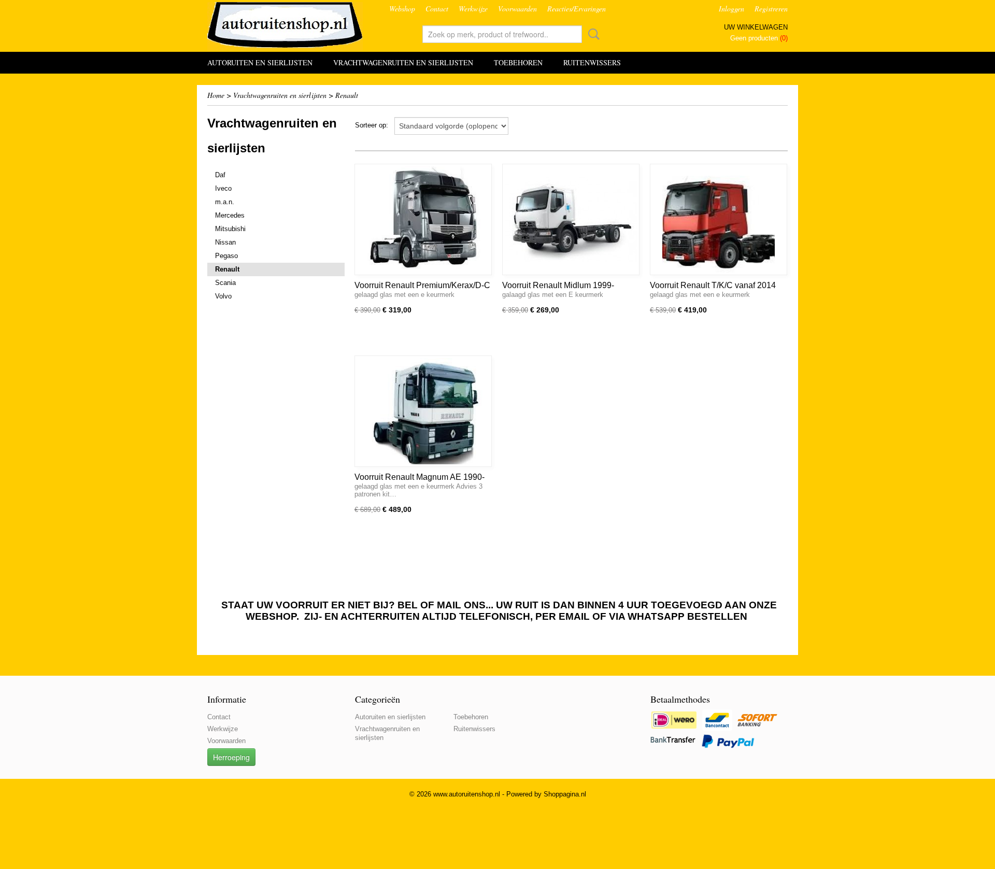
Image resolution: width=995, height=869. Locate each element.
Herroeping (231, 757)
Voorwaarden (517, 8)
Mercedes (230, 215)
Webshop (402, 8)
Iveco (223, 188)
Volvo (223, 296)
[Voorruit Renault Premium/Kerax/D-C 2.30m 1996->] (423, 219)
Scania (225, 283)
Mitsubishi (230, 229)
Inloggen (731, 8)
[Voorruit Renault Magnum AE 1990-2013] (423, 411)
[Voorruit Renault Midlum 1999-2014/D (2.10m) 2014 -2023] (571, 219)
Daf (220, 175)
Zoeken (592, 34)
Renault (346, 95)
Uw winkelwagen (756, 27)
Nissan (225, 242)
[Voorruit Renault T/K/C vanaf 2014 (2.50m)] (718, 219)
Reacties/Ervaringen (576, 8)
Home (215, 95)
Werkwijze (473, 8)
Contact (436, 8)
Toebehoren (518, 62)
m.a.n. (224, 202)
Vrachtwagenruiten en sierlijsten (403, 62)
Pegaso (226, 256)
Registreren (771, 8)
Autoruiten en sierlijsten (259, 62)
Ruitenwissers (592, 62)
